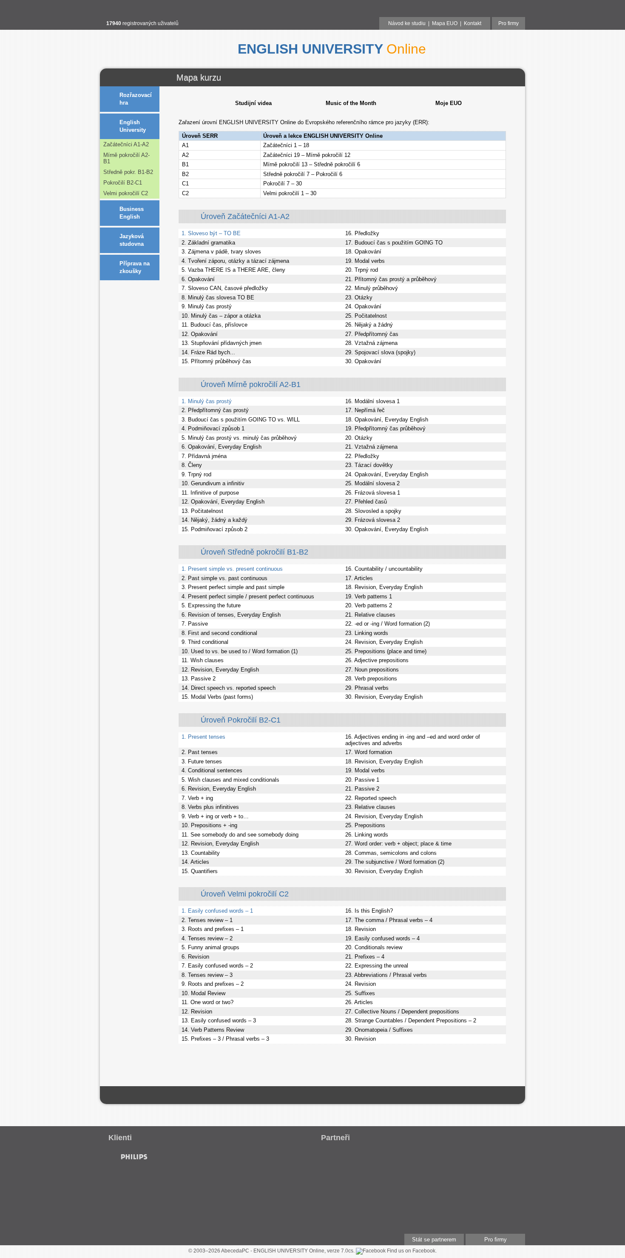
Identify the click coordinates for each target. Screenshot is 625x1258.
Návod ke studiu (407, 23)
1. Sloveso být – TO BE (211, 233)
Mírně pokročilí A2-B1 (126, 158)
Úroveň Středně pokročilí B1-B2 (254, 552)
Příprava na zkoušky (134, 267)
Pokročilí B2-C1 (122, 182)
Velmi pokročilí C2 (125, 193)
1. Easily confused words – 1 (217, 911)
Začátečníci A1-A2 (126, 144)
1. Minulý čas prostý (207, 401)
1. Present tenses (203, 737)
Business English (131, 213)
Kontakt (472, 23)
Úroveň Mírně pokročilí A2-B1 (251, 384)
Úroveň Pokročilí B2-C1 (241, 720)
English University (132, 126)
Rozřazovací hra (135, 99)
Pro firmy (508, 23)
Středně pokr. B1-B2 (128, 172)
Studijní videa (253, 103)
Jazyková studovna (131, 240)
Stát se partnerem (434, 1239)
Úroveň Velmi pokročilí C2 (245, 894)
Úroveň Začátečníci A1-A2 (245, 216)
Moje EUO (448, 103)
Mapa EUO (444, 23)
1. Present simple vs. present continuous (232, 569)
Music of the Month (351, 103)
